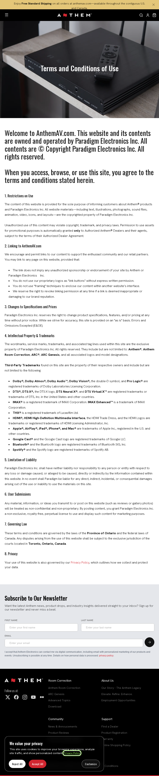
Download (54, 706)
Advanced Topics (59, 700)
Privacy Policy (72, 753)
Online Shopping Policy (115, 745)
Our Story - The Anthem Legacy (121, 688)
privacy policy (106, 655)
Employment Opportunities (118, 700)
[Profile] (148, 15)
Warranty (107, 739)
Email (8, 636)
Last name (87, 620)
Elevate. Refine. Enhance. (116, 694)
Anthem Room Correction (64, 688)
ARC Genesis (56, 694)
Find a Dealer (109, 726)
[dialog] (54, 753)
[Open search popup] (141, 15)
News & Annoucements (62, 726)
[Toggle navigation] (6, 15)
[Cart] (154, 15)
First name (11, 620)
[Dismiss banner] (153, 5)
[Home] (74, 15)
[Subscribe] (149, 642)
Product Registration (114, 732)
